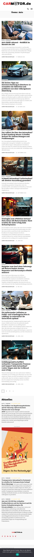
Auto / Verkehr (6, 40)
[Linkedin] (7, 536)
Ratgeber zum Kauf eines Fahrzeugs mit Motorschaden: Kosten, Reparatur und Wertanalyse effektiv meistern (17, 269)
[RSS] (10, 536)
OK (17, 554)
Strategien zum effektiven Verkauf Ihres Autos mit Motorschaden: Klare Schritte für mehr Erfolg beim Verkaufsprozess (17, 222)
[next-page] (13, 391)
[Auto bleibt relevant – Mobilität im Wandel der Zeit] (17, 30)
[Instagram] (5, 536)
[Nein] (32, 552)
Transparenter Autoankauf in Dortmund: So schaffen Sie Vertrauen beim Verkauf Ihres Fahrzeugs (16, 482)
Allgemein (5, 80)
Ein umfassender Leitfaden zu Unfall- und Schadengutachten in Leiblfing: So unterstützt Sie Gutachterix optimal (15, 315)
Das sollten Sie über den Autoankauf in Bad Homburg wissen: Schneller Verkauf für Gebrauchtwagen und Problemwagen (17, 135)
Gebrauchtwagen (6, 359)
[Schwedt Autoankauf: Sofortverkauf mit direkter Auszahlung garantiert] (17, 166)
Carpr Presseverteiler (8, 56)
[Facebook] (2, 536)
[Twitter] (13, 536)
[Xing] (15, 536)
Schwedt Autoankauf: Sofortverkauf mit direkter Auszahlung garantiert (17, 179)
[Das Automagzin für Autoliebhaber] (17, 3)
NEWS (3, 264)
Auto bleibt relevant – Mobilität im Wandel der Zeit (16, 43)
